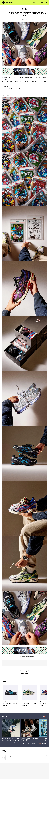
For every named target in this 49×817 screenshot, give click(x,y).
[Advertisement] (24, 663)
